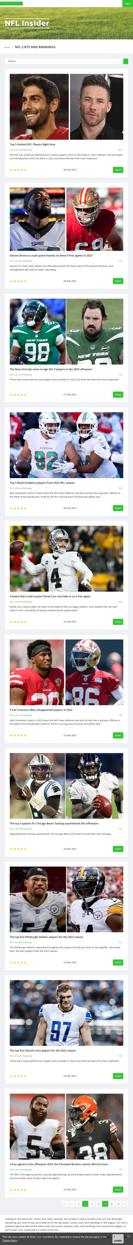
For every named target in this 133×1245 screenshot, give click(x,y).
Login (128, 3)
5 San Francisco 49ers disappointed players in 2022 (41, 710)
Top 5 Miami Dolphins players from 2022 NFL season (42, 483)
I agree (118, 1238)
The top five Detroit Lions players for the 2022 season (43, 1050)
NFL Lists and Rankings (21, 149)
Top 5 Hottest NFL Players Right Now (32, 144)
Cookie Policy (9, 1240)
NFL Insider (27, 23)
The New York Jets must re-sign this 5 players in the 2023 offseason (51, 369)
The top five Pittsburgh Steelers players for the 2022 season (46, 937)
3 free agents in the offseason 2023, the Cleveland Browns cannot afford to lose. (59, 1164)
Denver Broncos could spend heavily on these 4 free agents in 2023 (51, 255)
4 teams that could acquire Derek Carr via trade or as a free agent (50, 596)
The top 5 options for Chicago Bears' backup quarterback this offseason (54, 823)
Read (118, 169)
